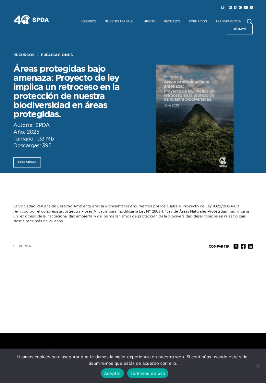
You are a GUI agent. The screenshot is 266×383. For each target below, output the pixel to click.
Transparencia (228, 21)
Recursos (172, 21)
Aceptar (112, 373)
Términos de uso (147, 373)
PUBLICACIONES (57, 55)
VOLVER (25, 246)
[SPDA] (49, 24)
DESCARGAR (27, 162)
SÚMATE (239, 29)
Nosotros (88, 21)
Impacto (148, 21)
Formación (198, 21)
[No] (258, 366)
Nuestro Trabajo (119, 21)
